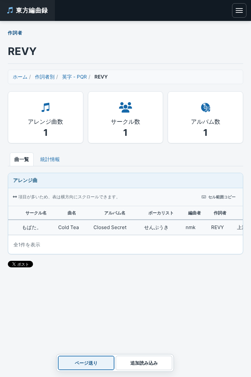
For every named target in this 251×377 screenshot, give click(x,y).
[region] (125, 220)
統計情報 (50, 159)
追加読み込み (144, 363)
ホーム (20, 77)
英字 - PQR (74, 77)
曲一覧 (21, 159)
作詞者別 (45, 77)
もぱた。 (32, 227)
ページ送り (86, 363)
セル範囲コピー (222, 196)
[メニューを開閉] (239, 10)
